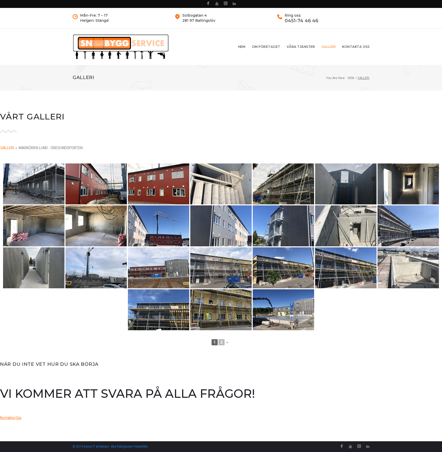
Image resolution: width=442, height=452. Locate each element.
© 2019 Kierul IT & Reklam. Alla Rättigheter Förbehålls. (111, 446)
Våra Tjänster (301, 47)
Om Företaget (266, 47)
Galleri (329, 47)
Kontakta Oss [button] (10, 418)
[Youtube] (216, 3)
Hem (242, 47)
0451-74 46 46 (301, 21)
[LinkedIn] (234, 3)
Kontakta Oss (355, 47)
